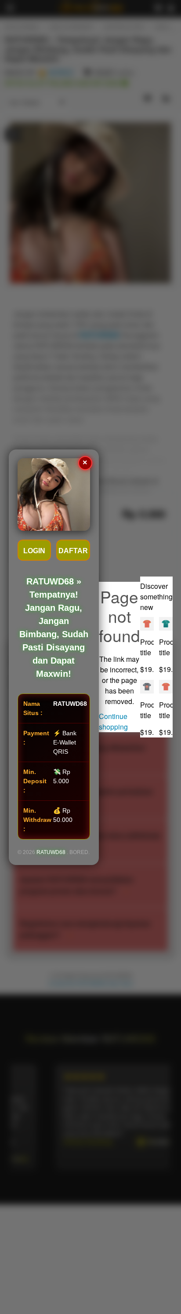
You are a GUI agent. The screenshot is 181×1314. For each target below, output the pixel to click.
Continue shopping (113, 721)
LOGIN (34, 551)
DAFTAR (73, 551)
